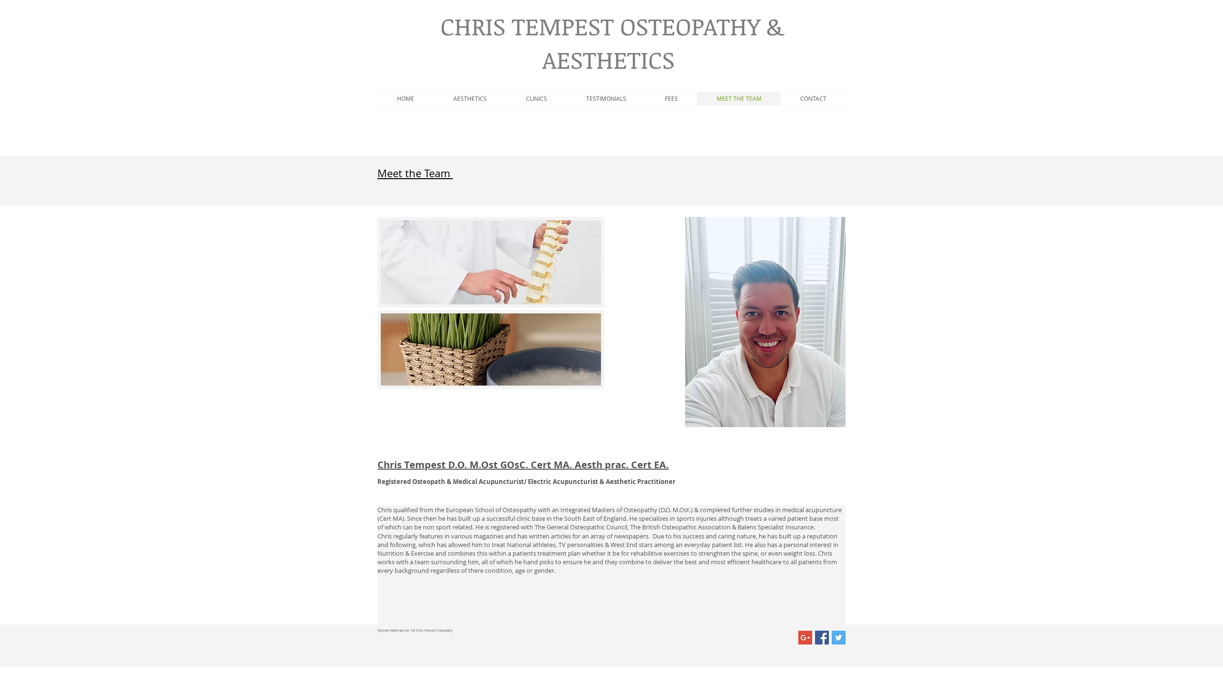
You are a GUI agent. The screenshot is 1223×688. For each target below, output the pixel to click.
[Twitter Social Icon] (839, 638)
